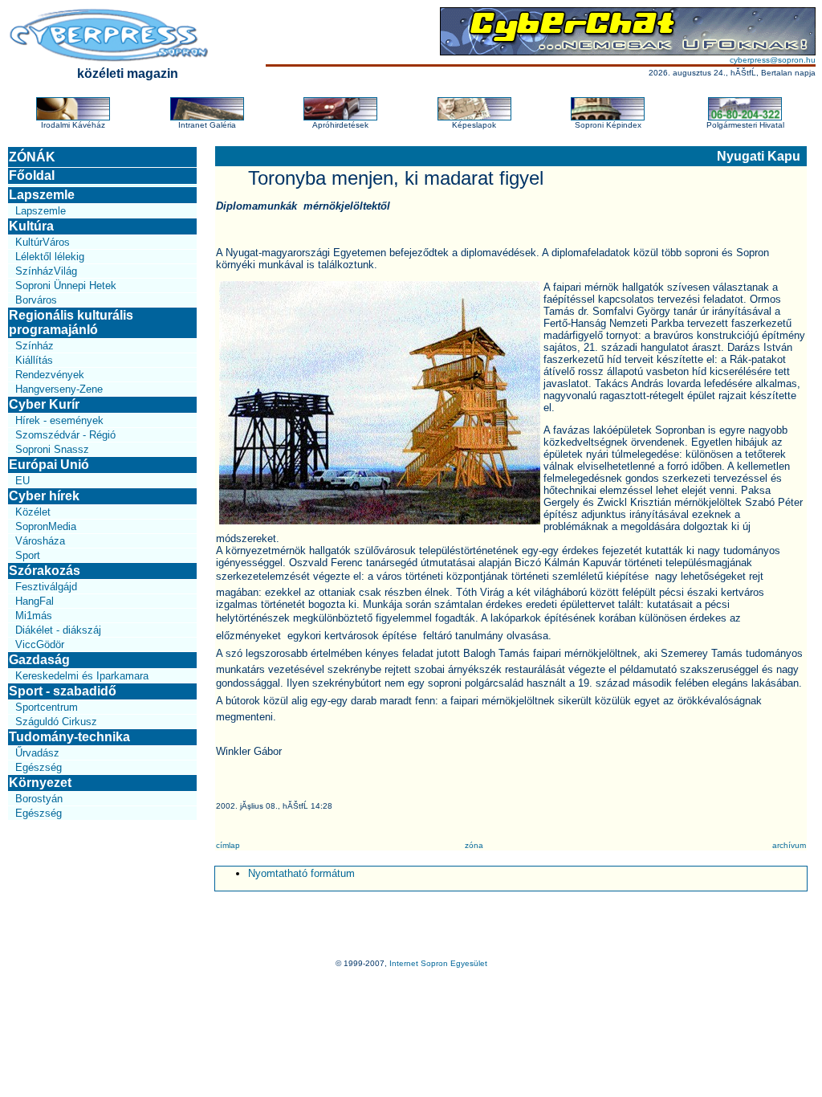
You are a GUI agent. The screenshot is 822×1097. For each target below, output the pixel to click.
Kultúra (31, 226)
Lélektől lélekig (49, 257)
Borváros (36, 300)
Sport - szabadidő (62, 691)
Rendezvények (49, 375)
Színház (34, 346)
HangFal (34, 601)
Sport (27, 555)
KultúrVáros (42, 242)
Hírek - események (59, 420)
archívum (789, 845)
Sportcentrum (46, 707)
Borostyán (39, 799)
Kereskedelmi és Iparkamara (82, 676)
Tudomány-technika (69, 737)
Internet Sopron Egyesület (438, 963)
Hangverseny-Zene (59, 389)
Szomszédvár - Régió (65, 435)
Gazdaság (39, 660)
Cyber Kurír (44, 404)
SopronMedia (45, 526)
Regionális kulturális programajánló (71, 322)
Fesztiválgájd (46, 587)
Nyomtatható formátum (301, 873)
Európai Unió (49, 464)
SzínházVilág (46, 271)
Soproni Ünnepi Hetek (65, 285)
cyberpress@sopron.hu (773, 59)
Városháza (40, 541)
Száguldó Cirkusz (56, 722)
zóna (474, 845)
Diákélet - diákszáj (58, 630)
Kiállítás (34, 360)
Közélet (33, 512)
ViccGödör (39, 644)
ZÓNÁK (32, 157)
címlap (228, 845)
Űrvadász (37, 753)
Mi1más (33, 616)
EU (22, 481)
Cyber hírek (44, 496)
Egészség (38, 767)
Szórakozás (44, 570)
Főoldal (32, 175)
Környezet (40, 782)
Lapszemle (42, 195)
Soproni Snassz (52, 449)
